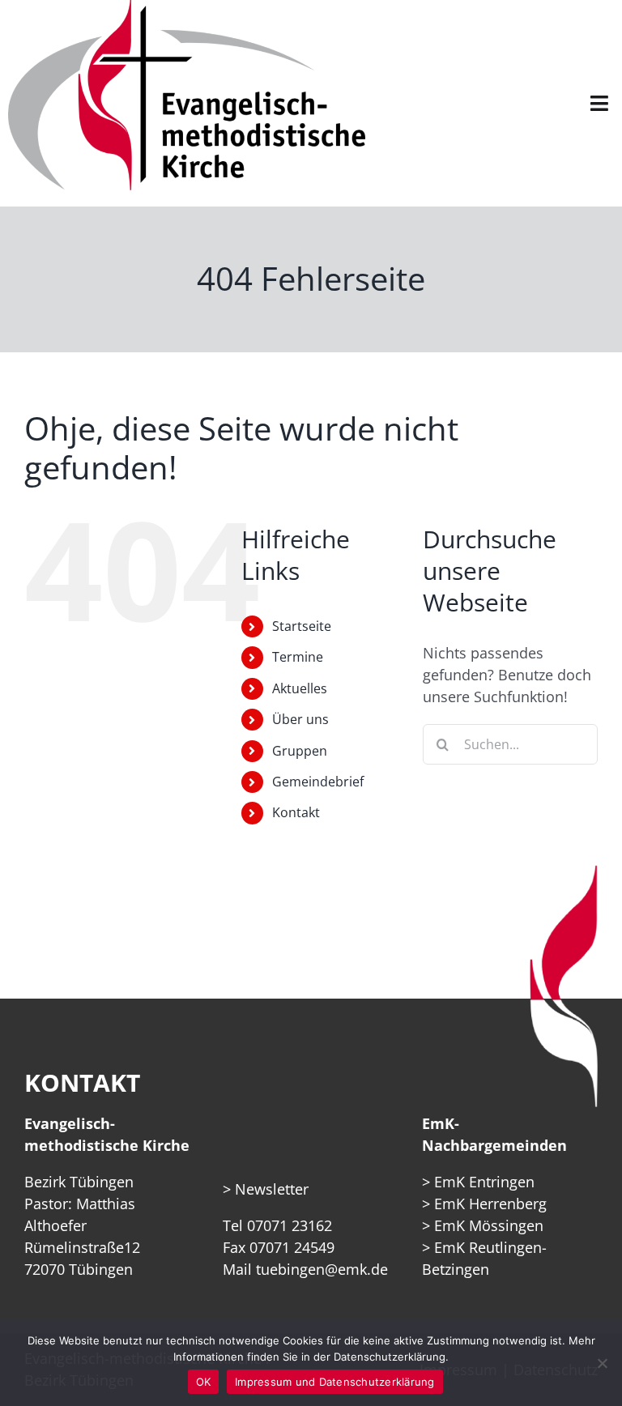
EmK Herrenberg (490, 1203)
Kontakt (296, 812)
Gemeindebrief (318, 781)
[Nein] (602, 1363)
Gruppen (299, 751)
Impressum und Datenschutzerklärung (335, 1381)
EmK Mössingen (488, 1225)
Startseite (301, 626)
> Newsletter (266, 1189)
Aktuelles (299, 688)
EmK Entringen (484, 1181)
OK (203, 1381)
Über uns (300, 719)
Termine (297, 657)
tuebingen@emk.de (322, 1269)
